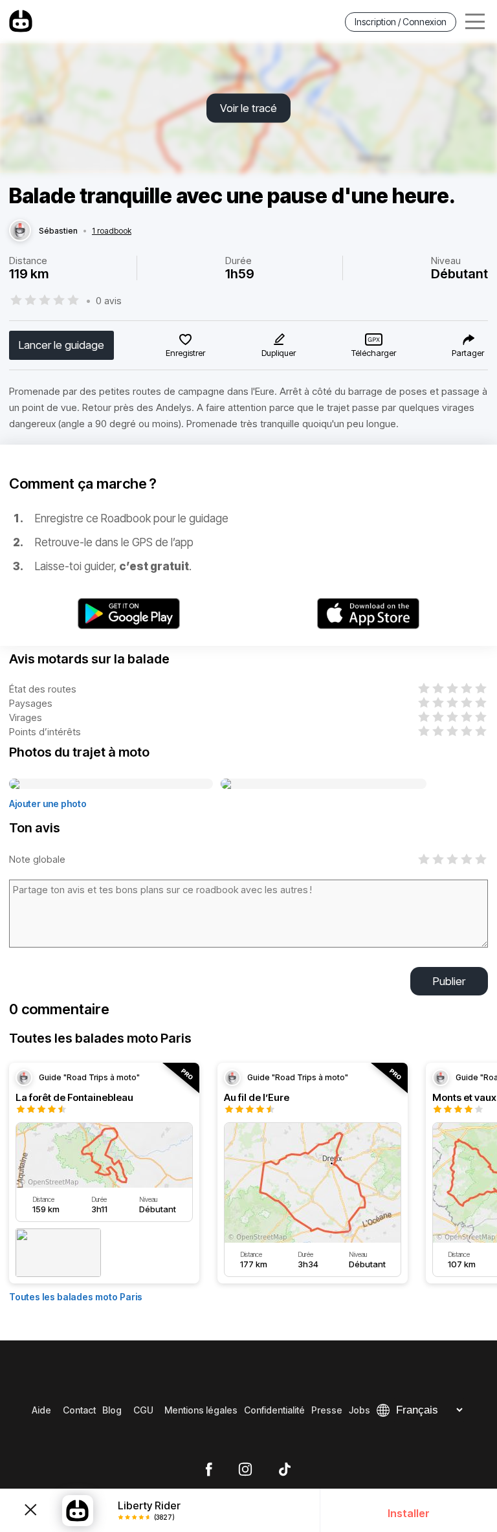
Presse (326, 1409)
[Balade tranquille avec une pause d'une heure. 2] (323, 784)
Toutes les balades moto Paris (75, 1296)
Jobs (359, 1409)
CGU (143, 1409)
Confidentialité (274, 1409)
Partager (468, 353)
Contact (79, 1409)
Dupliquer (278, 353)
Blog (112, 1409)
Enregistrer (185, 353)
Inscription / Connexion (401, 21)
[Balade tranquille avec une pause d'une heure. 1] (111, 784)
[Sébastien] (20, 231)
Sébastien (58, 231)
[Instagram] (245, 1470)
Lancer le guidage (61, 345)
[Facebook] (208, 1470)
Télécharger (373, 353)
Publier (449, 981)
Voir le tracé (248, 108)
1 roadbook (111, 231)
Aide (41, 1409)
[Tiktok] (285, 1470)
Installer (409, 1513)
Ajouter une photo (48, 803)
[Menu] (475, 21)
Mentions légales (200, 1409)
